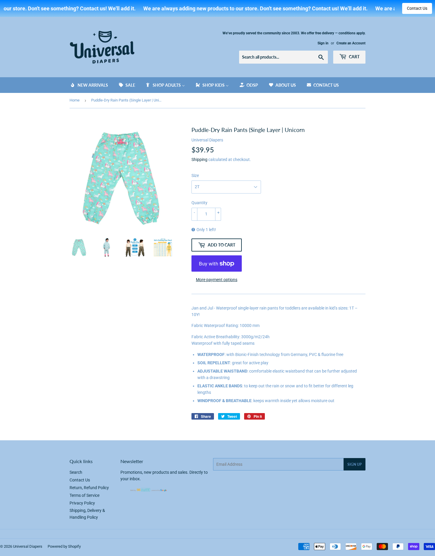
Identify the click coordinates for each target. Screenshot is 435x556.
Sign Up (354, 464)
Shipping (199, 159)
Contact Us (417, 8)
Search (76, 472)
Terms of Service (84, 495)
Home (75, 100)
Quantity (199, 202)
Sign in (323, 43)
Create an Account (350, 43)
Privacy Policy (82, 503)
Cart (354, 56)
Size (195, 175)
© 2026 (6, 546)
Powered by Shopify (64, 546)
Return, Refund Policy (89, 487)
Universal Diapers (27, 546)
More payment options (216, 279)
